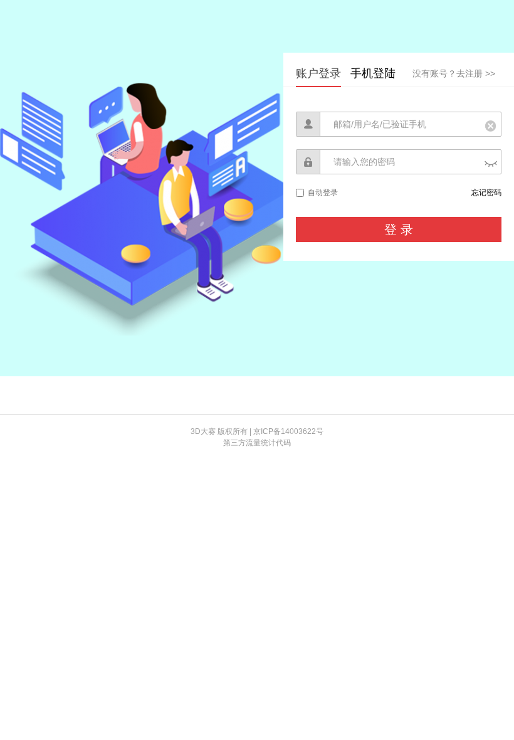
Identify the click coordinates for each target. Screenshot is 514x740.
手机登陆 (373, 73)
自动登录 (323, 192)
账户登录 (318, 73)
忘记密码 (486, 192)
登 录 (398, 229)
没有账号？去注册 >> (453, 73)
